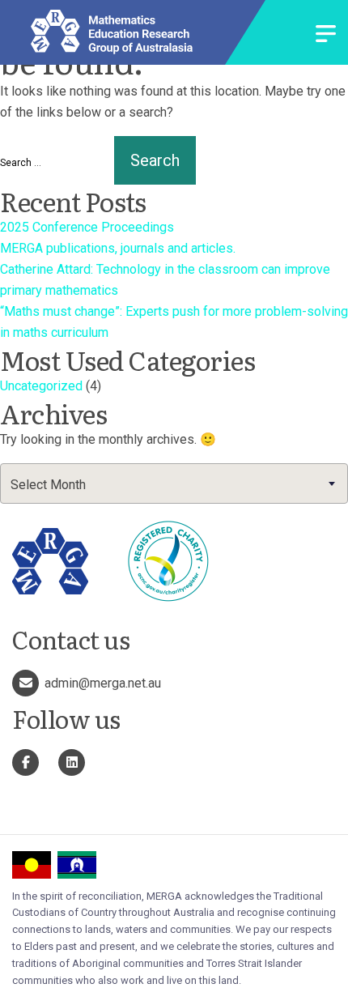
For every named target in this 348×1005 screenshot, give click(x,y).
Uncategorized (41, 386)
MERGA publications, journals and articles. (118, 248)
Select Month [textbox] (48, 484)
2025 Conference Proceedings (87, 227)
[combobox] (174, 483)
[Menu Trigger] (325, 35)
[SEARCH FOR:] (55, 162)
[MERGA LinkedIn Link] (71, 762)
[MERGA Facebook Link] (25, 762)
